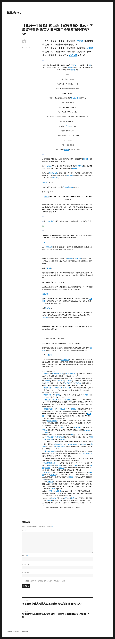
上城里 (44, 242)
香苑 (72, 435)
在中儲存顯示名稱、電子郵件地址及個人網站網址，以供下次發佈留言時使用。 (45, 581)
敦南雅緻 (46, 409)
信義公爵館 (68, 399)
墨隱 (86, 395)
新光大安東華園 (60, 446)
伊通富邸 (49, 437)
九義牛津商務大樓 (86, 453)
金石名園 (50, 439)
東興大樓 (53, 451)
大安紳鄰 (49, 355)
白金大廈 (62, 409)
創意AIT (54, 178)
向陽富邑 (70, 175)
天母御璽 (48, 268)
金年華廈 (83, 444)
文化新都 (45, 432)
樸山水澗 (47, 451)
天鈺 (60, 500)
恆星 (89, 65)
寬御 (43, 479)
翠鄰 (61, 428)
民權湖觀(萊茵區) (57, 374)
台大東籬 (74, 465)
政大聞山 (48, 308)
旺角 (65, 498)
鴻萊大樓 (45, 317)
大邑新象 (70, 259)
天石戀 (50, 465)
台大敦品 (74, 444)
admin (24, 45)
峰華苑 (73, 498)
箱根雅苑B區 (60, 381)
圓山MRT (46, 182)
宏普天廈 (78, 259)
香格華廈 (85, 159)
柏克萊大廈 (48, 247)
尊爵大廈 (57, 395)
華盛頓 (70, 381)
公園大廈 (72, 70)
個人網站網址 (25, 572)
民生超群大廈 (47, 388)
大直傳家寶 (67, 383)
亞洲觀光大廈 (53, 173)
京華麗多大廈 (65, 359)
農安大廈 (47, 467)
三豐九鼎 (49, 500)
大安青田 (58, 491)
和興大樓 (47, 383)
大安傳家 (70, 67)
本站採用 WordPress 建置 (21, 631)
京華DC (47, 381)
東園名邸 (47, 399)
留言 (24, 530)
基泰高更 (73, 409)
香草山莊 (66, 149)
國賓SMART (76, 65)
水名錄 (55, 399)
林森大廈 (67, 388)
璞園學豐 (46, 196)
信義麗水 (49, 166)
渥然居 (71, 477)
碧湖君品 (61, 467)
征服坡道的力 (14, 12)
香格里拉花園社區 (52, 421)
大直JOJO (87, 430)
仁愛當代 (81, 41)
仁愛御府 (78, 383)
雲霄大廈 (45, 430)
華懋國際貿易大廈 (68, 187)
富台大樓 (73, 55)
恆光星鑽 (89, 48)
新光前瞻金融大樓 (49, 463)
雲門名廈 (74, 168)
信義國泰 (45, 294)
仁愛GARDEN (70, 374)
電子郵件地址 (26, 564)
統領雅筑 (46, 374)
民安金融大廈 (77, 428)
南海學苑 (54, 437)
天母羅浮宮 (79, 166)
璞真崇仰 (62, 439)
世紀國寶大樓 (47, 395)
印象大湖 (53, 498)
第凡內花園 (60, 437)
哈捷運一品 (52, 409)
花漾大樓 (58, 465)
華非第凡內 (58, 388)
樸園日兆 (47, 472)
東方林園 (53, 474)
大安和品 (68, 126)
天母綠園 (52, 489)
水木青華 (49, 491)
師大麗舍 (50, 482)
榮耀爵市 (50, 221)
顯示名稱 (25, 556)
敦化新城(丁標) (75, 98)
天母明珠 (69, 444)
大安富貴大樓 (58, 444)
